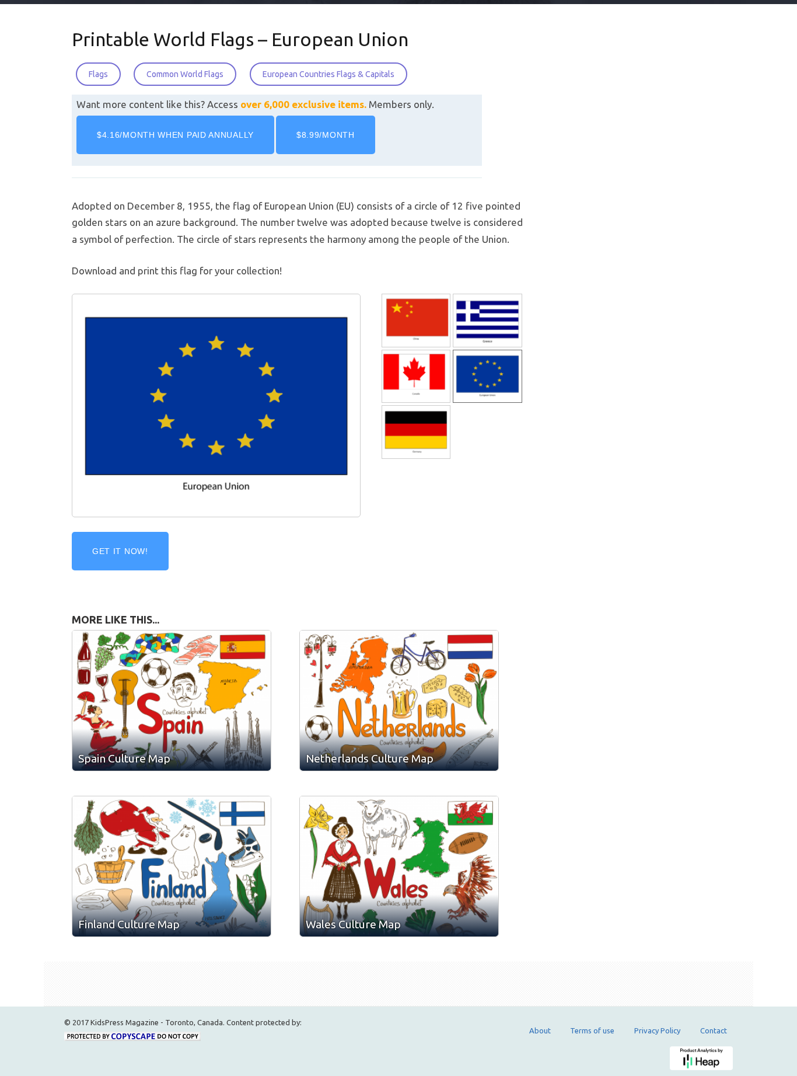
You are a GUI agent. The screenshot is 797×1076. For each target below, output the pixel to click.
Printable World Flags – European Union (240, 39)
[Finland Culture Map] (171, 866)
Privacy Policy (657, 1030)
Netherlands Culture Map (370, 758)
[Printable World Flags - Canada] (417, 376)
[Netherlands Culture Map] (399, 700)
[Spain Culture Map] (171, 700)
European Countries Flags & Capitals (328, 74)
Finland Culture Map (129, 924)
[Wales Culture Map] (399, 866)
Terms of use (592, 1030)
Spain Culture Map (124, 758)
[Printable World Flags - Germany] (417, 432)
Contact (713, 1030)
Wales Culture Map (353, 924)
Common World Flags (184, 74)
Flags (98, 74)
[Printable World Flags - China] (417, 321)
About (540, 1030)
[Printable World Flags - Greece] (488, 321)
